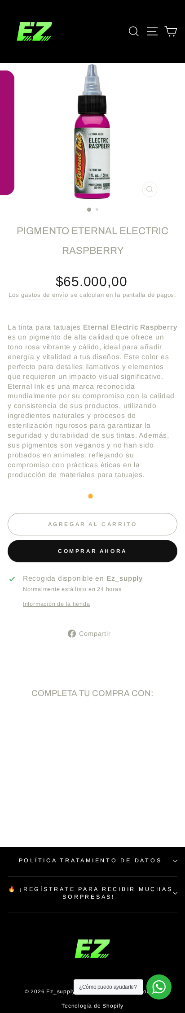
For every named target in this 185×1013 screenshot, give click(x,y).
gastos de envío (44, 294)
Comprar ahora (92, 551)
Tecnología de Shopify (92, 1006)
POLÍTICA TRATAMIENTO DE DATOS (90, 860)
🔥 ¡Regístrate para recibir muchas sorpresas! (90, 893)
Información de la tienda (56, 604)
